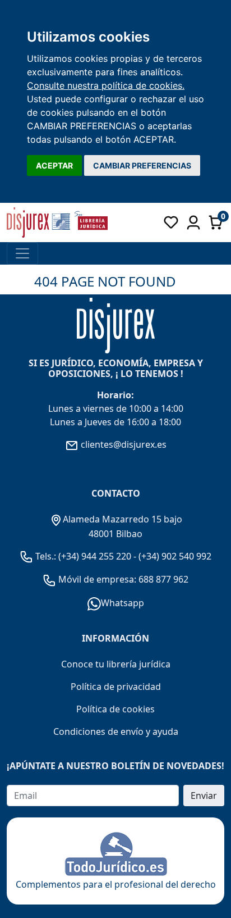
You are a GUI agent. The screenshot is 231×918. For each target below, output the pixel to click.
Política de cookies (115, 709)
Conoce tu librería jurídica (115, 664)
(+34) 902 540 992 (174, 556)
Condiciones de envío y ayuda (115, 731)
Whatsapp (122, 603)
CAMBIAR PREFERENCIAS (142, 165)
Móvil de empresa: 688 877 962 (122, 579)
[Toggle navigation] (22, 253)
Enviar (204, 795)
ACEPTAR (54, 165)
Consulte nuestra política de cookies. (105, 85)
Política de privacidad (116, 686)
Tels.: (45, 556)
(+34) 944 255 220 (94, 556)
